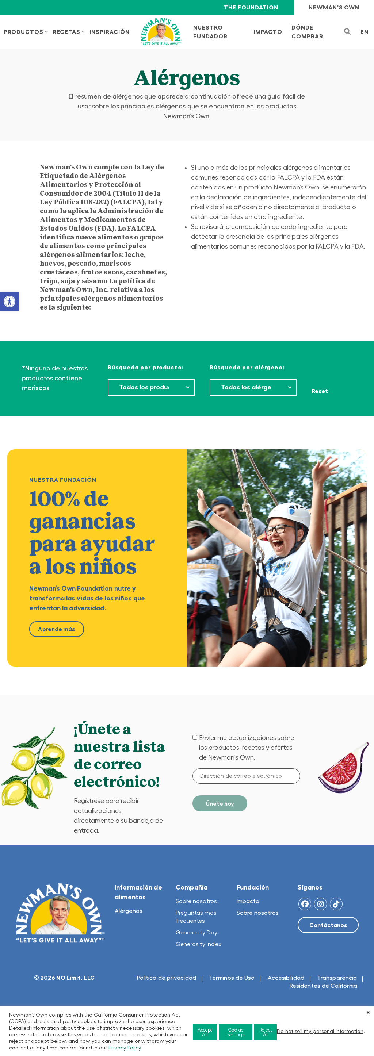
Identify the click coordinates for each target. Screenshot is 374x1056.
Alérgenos (128, 910)
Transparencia (337, 977)
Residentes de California (323, 985)
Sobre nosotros (196, 901)
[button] (9, 301)
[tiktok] (336, 904)
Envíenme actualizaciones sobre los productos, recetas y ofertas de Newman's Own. (246, 747)
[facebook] (304, 904)
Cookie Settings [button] (235, 1032)
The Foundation (251, 7)
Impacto (248, 901)
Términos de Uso (232, 977)
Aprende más (56, 629)
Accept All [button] (205, 1032)
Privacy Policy (124, 1048)
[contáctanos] (328, 925)
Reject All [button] (265, 1032)
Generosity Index (198, 944)
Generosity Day (196, 932)
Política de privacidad (166, 977)
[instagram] (320, 904)
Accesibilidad (286, 977)
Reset (320, 391)
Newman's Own (334, 7)
